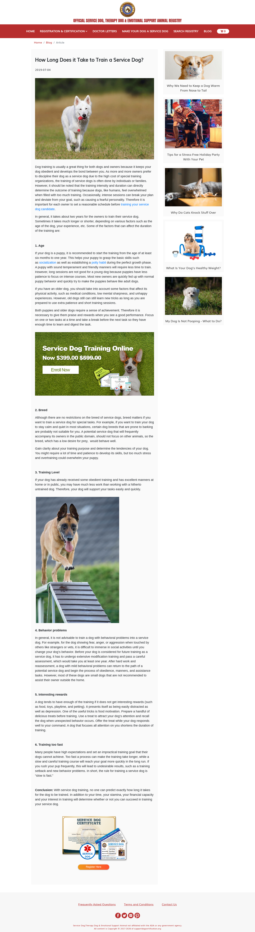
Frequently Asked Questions (97, 904)
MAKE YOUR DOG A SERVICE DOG (145, 31)
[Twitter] (124, 915)
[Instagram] (131, 915)
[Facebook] (118, 915)
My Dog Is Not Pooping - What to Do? (193, 321)
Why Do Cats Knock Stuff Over (193, 212)
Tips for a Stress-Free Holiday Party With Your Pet (193, 156)
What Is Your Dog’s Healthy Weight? (193, 267)
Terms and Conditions (139, 904)
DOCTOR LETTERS (105, 31)
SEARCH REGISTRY (185, 31)
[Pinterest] (137, 915)
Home (38, 42)
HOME (30, 31)
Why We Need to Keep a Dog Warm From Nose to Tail (193, 87)
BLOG (208, 31)
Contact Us (169, 904)
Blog (49, 42)
